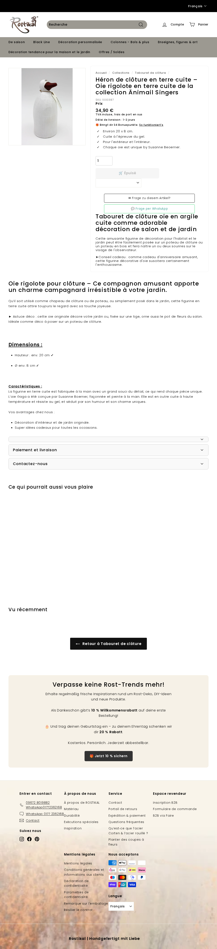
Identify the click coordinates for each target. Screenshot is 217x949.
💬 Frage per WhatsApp (149, 209)
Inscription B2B (165, 802)
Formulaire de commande (175, 809)
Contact (115, 802)
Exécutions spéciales (81, 822)
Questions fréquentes (126, 822)
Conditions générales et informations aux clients (84, 872)
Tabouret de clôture (150, 73)
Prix (99, 104)
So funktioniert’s (151, 125)
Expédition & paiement (127, 815)
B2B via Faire (163, 815)
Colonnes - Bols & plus (130, 42)
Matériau (71, 809)
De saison (16, 42)
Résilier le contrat (78, 910)
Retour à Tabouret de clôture (112, 643)
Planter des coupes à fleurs (126, 841)
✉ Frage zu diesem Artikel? (149, 198)
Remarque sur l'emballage (86, 903)
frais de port (123, 114)
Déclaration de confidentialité (76, 883)
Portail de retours (122, 809)
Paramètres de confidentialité (76, 894)
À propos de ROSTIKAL (82, 802)
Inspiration (73, 828)
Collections (120, 73)
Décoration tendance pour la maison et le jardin (49, 52)
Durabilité (72, 815)
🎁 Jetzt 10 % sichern (109, 756)
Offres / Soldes (112, 52)
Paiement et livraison (35, 450)
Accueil (101, 73)
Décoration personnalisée (80, 42)
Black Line (41, 42)
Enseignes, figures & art (178, 42)
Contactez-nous (30, 463)
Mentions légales (78, 863)
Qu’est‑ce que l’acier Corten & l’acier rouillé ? (128, 830)
